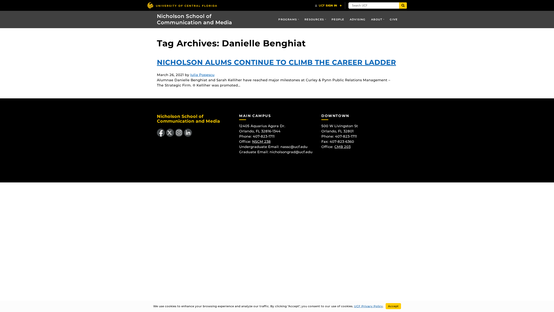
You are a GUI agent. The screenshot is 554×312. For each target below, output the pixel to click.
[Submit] (403, 5)
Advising (358, 19)
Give (394, 19)
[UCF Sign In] (328, 5)
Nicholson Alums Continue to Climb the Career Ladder (276, 62)
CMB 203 (342, 147)
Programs (287, 19)
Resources (314, 19)
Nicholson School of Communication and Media (194, 19)
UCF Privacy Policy (368, 306)
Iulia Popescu (202, 75)
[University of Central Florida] (182, 5)
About (376, 19)
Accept (393, 306)
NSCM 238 (261, 142)
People (338, 19)
